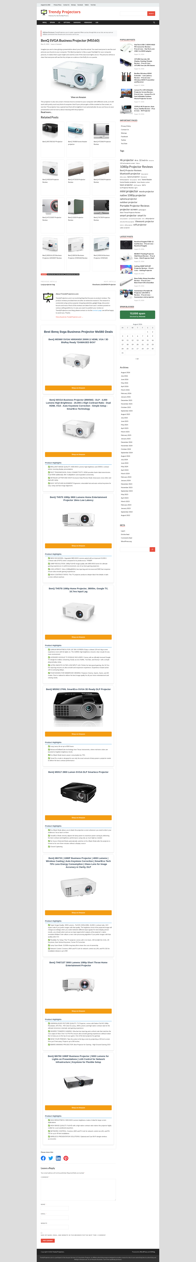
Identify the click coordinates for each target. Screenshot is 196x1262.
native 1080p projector (133, 195)
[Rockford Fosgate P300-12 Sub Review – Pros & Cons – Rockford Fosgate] (126, 242)
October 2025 (126, 407)
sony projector (124, 218)
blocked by (140, 315)
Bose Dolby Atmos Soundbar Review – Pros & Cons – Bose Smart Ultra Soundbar (144, 280)
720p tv (138, 163)
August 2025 (125, 414)
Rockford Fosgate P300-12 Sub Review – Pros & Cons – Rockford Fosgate (144, 244)
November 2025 (126, 404)
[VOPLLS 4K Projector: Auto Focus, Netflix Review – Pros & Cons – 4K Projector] (126, 107)
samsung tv (142, 210)
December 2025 (126, 400)
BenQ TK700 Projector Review (102, 218)
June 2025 (124, 421)
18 (127, 344)
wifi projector (140, 224)
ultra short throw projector (127, 221)
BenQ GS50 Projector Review (75, 218)
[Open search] (154, 22)
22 (148, 344)
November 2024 (126, 446)
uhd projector (149, 218)
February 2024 (126, 477)
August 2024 (125, 456)
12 (132, 340)
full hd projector (124, 179)
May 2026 (124, 383)
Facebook (80, 5)
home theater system (143, 182)
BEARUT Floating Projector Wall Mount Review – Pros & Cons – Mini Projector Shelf (144, 256)
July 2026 (124, 376)
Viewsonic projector (144, 221)
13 (137, 340)
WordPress (143, 1252)
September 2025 (127, 411)
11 (127, 340)
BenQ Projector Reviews (55, 274)
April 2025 (124, 428)
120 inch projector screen (127, 163)
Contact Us (66, 5)
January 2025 (126, 439)
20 (137, 344)
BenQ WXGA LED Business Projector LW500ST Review (52, 256)
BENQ (45, 22)
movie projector (146, 191)
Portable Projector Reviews (134, 205)
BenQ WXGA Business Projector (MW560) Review (77, 256)
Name (43, 1204)
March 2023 (125, 501)
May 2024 (124, 466)
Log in (123, 531)
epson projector (133, 177)
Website (44, 1223)
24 (122, 349)
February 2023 (126, 505)
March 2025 (125, 432)
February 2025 (126, 435)
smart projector (128, 215)
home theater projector (128, 182)
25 (127, 349)
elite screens (123, 177)
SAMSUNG (77, 22)
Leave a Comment (56, 44)
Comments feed (126, 538)
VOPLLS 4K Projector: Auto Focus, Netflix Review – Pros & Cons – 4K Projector (144, 108)
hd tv (139, 179)
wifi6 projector (129, 225)
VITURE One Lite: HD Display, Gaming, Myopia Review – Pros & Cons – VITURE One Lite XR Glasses (144, 62)
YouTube (93, 5)
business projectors (72, 274)
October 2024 (126, 449)
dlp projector (144, 174)
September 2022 (127, 512)
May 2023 (124, 494)
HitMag (152, 1252)
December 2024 (126, 442)
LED (97, 22)
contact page (97, 310)
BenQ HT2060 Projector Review (102, 143)
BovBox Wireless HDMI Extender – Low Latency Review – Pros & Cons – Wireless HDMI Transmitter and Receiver (144, 77)
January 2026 (126, 397)
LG (59, 22)
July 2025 (124, 418)
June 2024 (124, 463)
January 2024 (126, 480)
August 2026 (125, 372)
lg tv (136, 188)
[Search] (152, 549)
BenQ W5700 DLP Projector (52, 141)
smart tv (142, 215)
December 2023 (126, 484)
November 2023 (126, 487)
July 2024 (124, 459)
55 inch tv (151, 160)
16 (153, 340)
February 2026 (126, 393)
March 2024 (125, 473)
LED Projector (137, 185)
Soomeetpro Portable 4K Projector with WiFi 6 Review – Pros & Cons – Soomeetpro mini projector (144, 294)
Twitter (87, 5)
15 (148, 340)
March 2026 (125, 390)
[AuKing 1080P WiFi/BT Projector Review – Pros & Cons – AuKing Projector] (126, 266)
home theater (147, 179)
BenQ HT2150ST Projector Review (51, 218)
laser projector (126, 185)
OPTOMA (67, 22)
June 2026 (124, 379)
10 (122, 340)
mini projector (129, 191)
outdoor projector (128, 202)
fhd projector (144, 177)
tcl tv (143, 218)
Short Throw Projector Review (130, 212)
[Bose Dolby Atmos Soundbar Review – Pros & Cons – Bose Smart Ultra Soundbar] (126, 278)
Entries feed (125, 534)
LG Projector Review (127, 188)
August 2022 (125, 515)
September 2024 (127, 452)
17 (122, 344)
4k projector (127, 160)
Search (151, 13)
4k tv (136, 160)
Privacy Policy (57, 5)
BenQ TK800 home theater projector (77, 143)
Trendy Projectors (64, 11)
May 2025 (124, 425)
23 (153, 344)
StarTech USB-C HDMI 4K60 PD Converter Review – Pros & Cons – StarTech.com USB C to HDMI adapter (144, 48)
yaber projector (125, 228)
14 (143, 340)
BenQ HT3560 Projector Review (102, 180)
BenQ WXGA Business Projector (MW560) (102, 256)
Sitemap (73, 5)
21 (143, 344)
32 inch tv (143, 160)
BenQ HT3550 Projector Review (76, 180)
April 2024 (124, 470)
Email (43, 1214)
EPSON (52, 22)
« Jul (137, 359)
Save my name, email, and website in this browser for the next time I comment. (73, 1235)
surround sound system (135, 218)
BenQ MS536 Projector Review (50, 180)
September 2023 (127, 491)
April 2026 (124, 386)
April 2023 (124, 498)
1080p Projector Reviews (136, 166)
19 (132, 344)
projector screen (129, 209)
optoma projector (128, 198)
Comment (45, 1177)
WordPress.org (126, 541)
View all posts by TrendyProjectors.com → (69, 317)
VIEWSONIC (88, 22)
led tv (144, 185)
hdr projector (133, 179)
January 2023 (126, 508)
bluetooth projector (130, 173)
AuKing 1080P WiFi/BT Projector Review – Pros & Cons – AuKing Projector (143, 268)
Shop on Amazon (78, 388)
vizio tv (122, 225)
